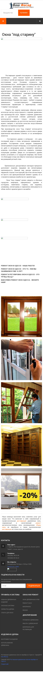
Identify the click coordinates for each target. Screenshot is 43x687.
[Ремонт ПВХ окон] (21, 359)
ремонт (38, 523)
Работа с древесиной (30, 623)
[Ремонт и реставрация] (21, 316)
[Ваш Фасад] (21, 5)
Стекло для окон (7, 612)
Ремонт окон (27, 603)
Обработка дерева (7, 609)
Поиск (24, 13)
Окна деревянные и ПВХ (31, 599)
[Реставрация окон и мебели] (21, 445)
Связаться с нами (13, 566)
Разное (25, 610)
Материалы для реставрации (28, 628)
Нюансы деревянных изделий (8, 601)
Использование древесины (7, 644)
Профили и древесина (30, 620)
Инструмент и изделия (9, 639)
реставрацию (21, 521)
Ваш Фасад (4, 656)
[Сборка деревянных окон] (21, 402)
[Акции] (21, 488)
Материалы (27, 606)
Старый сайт (4, 664)
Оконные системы (7, 605)
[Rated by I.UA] (11, 569)
